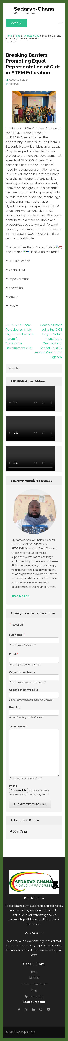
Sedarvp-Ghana (34, 9)
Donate (16, 23)
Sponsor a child (34, 996)
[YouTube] (25, 831)
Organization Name (22, 672)
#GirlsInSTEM (15, 270)
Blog (34, 990)
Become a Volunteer (34, 984)
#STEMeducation (18, 261)
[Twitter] (14, 831)
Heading (14, 707)
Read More (19, 596)
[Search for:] (30, 368)
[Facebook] (11, 831)
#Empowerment (17, 279)
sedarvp (14, 83)
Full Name (16, 634)
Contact (34, 977)
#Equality (12, 306)
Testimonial (17, 726)
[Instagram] (21, 831)
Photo (13, 785)
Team (34, 971)
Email (13, 654)
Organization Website (23, 689)
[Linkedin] (18, 831)
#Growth (12, 297)
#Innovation (14, 288)
